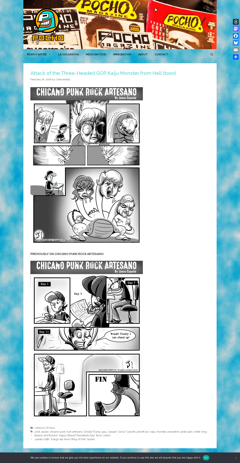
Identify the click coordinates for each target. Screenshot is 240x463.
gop (104, 431)
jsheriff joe (143, 431)
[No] (235, 457)
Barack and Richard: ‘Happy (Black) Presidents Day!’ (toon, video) (72, 435)
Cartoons (39, 427)
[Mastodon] (235, 28)
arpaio (45, 431)
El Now (50, 427)
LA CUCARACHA (68, 54)
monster (161, 431)
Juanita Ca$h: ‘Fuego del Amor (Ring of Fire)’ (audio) (64, 439)
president (173, 431)
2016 (37, 431)
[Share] (235, 56)
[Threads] (235, 21)
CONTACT (161, 54)
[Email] (235, 49)
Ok (206, 457)
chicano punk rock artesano (66, 431)
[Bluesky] (235, 42)
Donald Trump (92, 431)
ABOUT (143, 54)
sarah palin (186, 431)
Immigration (122, 54)
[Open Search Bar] (212, 54)
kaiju (152, 431)
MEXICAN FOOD (96, 54)
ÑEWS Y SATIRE (37, 54)
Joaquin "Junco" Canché (121, 431)
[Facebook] (235, 35)
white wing (200, 431)
